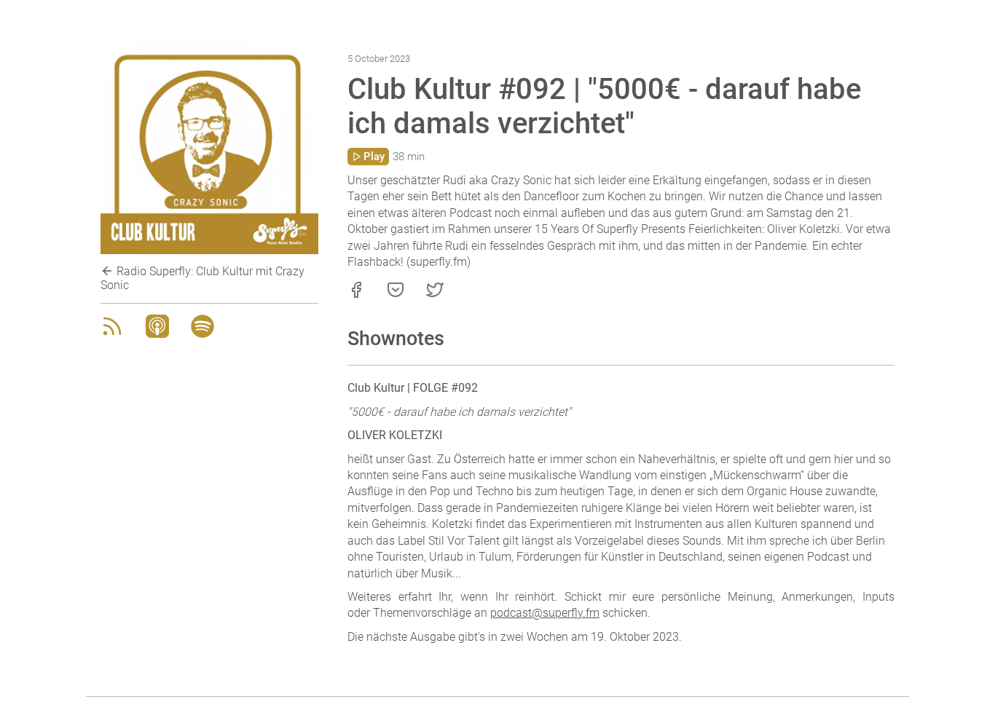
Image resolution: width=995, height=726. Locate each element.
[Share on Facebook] (356, 294)
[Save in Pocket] (395, 294)
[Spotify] (202, 334)
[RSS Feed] (112, 334)
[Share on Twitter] (435, 294)
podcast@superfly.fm (544, 613)
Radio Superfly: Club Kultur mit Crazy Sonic (202, 278)
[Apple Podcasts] (157, 334)
